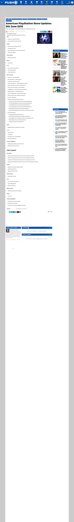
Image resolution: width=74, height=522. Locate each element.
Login (67, 3)
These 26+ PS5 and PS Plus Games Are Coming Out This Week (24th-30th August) (61, 136)
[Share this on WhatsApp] (41, 31)
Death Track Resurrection (32, 19)
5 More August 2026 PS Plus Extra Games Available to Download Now (61, 124)
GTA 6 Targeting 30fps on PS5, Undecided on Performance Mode (61, 145)
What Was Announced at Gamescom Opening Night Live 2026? (60, 141)
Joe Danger (25, 19)
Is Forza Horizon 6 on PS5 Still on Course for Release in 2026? (61, 132)
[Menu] (2, 2)
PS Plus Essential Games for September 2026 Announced (61, 120)
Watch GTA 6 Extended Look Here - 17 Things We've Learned (60, 128)
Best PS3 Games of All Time (21, 208)
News (7, 19)
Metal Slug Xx (44, 19)
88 (59, 81)
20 (59, 74)
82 (59, 91)
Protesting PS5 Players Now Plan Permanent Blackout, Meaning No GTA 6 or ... (61, 116)
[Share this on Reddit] (51, 31)
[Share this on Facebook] (45, 31)
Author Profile (9, 239)
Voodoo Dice (39, 19)
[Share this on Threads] (49, 31)
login (38, 238)
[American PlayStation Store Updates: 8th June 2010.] (44, 38)
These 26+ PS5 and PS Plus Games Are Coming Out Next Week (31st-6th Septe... (60, 149)
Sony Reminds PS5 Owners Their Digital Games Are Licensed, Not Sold (61, 112)
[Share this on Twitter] (47, 31)
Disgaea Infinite (8, 20)
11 (59, 64)
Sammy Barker (11, 31)
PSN (10, 19)
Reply (19, 239)
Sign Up (69, 3)
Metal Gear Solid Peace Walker (17, 19)
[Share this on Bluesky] (43, 31)
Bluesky (15, 239)
